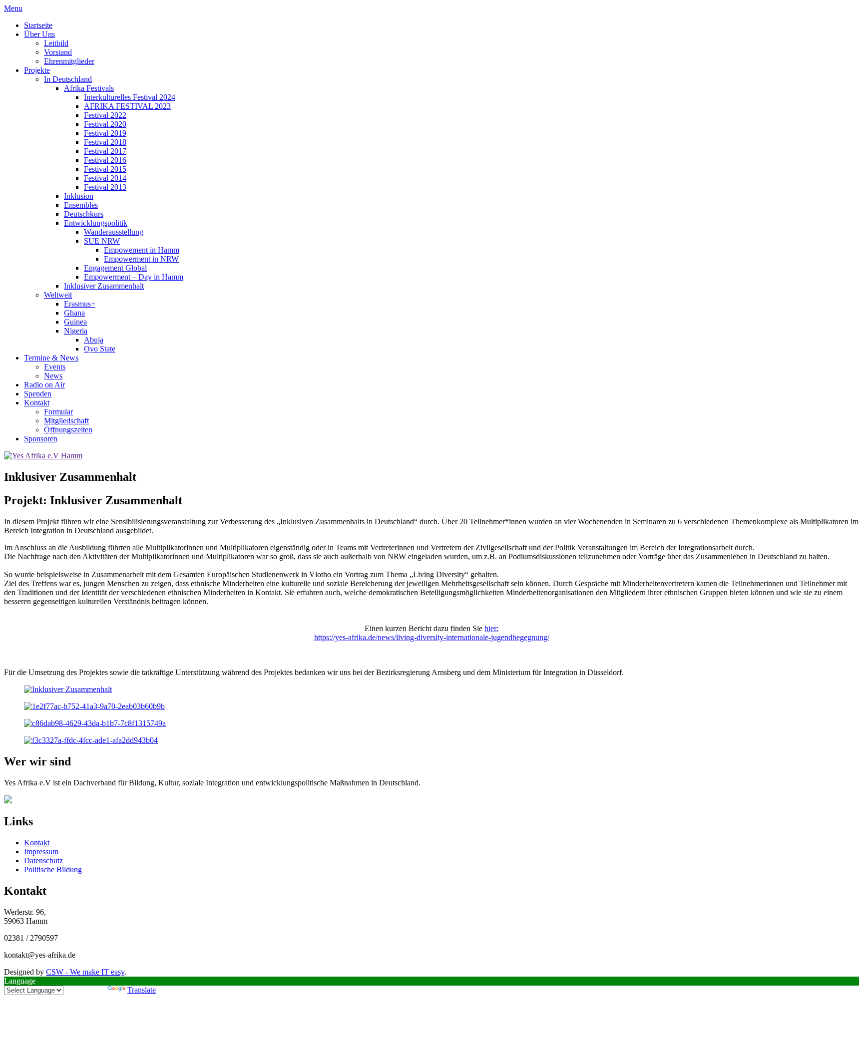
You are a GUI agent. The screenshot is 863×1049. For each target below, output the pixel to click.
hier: (491, 628)
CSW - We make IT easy (85, 972)
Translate (141, 990)
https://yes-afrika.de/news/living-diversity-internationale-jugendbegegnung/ (431, 637)
